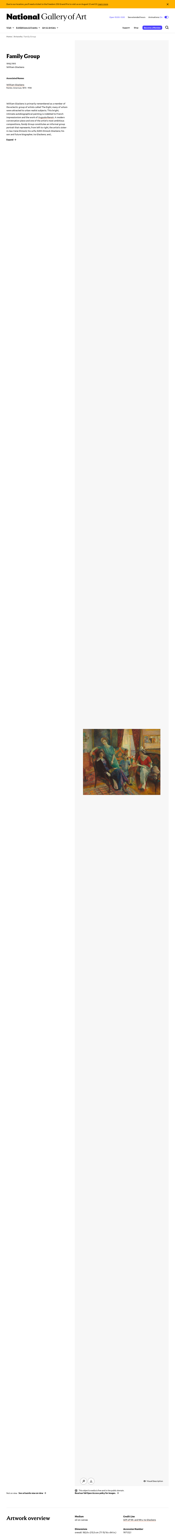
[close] (168, 4)
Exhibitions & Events (26, 27)
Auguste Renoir (46, 117)
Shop (136, 27)
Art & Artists (49, 27)
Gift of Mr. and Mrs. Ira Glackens (139, 1519)
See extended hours (136, 17)
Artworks (18, 36)
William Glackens (15, 84)
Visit (8, 27)
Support (126, 27)
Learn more (103, 4)
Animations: (155, 17)
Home (9, 36)
